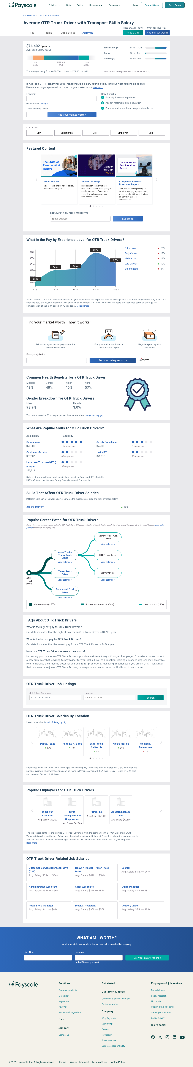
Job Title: (29, 952)
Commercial (33, 442)
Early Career (131, 253)
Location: (31, 94)
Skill (95, 132)
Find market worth (157, 32)
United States (29, 16)
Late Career (131, 263)
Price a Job (133, 32)
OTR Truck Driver (52, 16)
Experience (67, 132)
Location (88, 693)
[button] (32, 32)
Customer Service (36, 452)
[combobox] (61, 98)
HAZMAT (101, 452)
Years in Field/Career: (37, 108)
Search (151, 697)
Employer (123, 132)
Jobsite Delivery (35, 506)
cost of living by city (55, 722)
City (39, 132)
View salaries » (65, 562)
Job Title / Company (40, 693)
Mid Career (130, 258)
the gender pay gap (94, 415)
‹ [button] (36, 179)
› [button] (156, 179)
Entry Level (130, 248)
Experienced (131, 268)
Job (39, 16)
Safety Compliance (107, 442)
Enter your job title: (36, 354)
